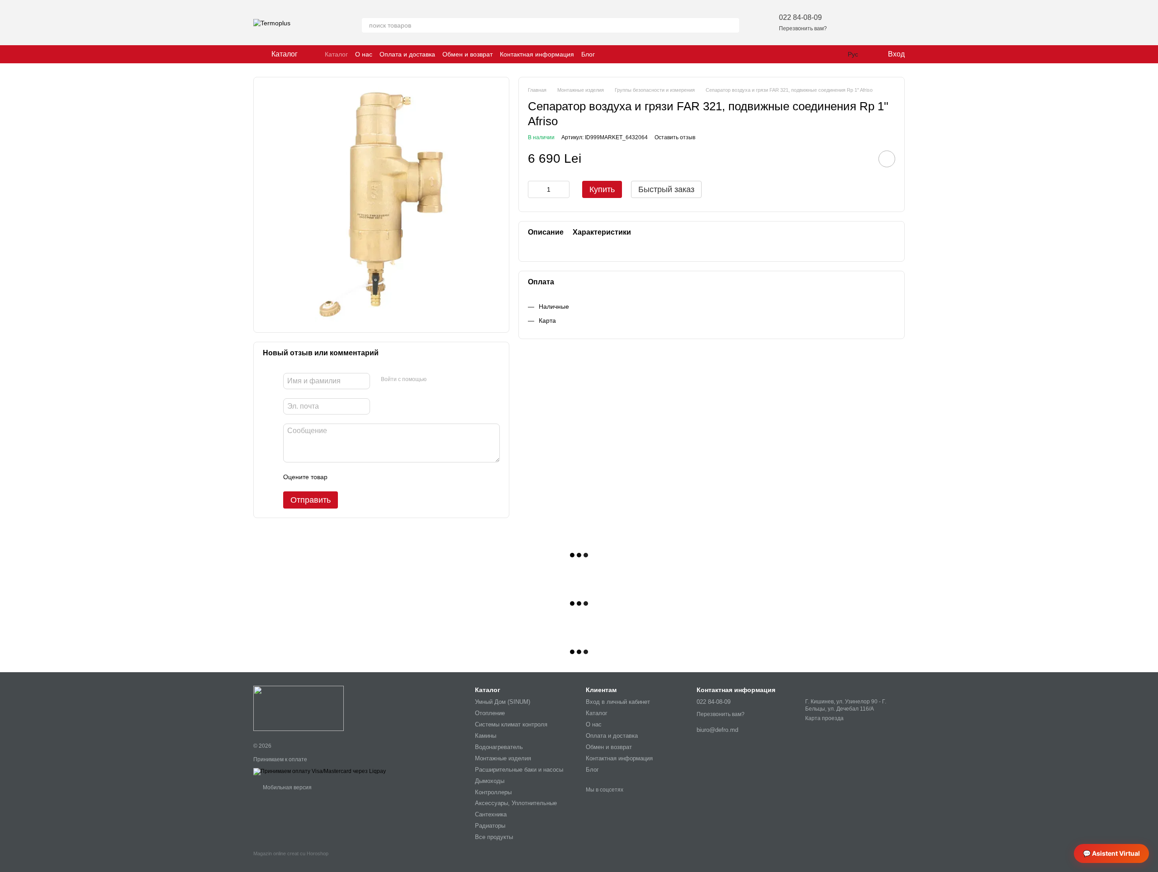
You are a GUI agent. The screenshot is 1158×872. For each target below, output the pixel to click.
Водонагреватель (499, 747)
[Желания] (850, 22)
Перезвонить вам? (803, 28)
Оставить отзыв (675, 137)
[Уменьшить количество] (534, 189)
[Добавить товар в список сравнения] (861, 159)
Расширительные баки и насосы (519, 769)
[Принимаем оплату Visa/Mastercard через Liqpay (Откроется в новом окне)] (319, 771)
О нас (363, 54)
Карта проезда (824, 718)
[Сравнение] (874, 22)
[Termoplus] (298, 708)
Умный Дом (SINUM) (502, 701)
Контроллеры (493, 792)
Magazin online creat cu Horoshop (290, 853)
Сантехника (491, 814)
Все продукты (494, 837)
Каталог (336, 54)
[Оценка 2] (357, 476)
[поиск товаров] (732, 25)
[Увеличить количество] (562, 189)
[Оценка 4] (386, 476)
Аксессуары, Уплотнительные (516, 803)
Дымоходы (489, 781)
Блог (588, 54)
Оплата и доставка (407, 54)
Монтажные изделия (503, 758)
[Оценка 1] (342, 476)
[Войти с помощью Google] (451, 379)
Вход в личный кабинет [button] (618, 701)
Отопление (490, 713)
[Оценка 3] (371, 476)
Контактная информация (537, 54)
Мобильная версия (286, 787)
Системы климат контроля (511, 724)
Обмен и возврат (467, 54)
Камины (485, 735)
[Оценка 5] (400, 476)
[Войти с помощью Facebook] (436, 379)
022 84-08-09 (800, 17)
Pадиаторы (490, 825)
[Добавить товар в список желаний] (886, 159)
